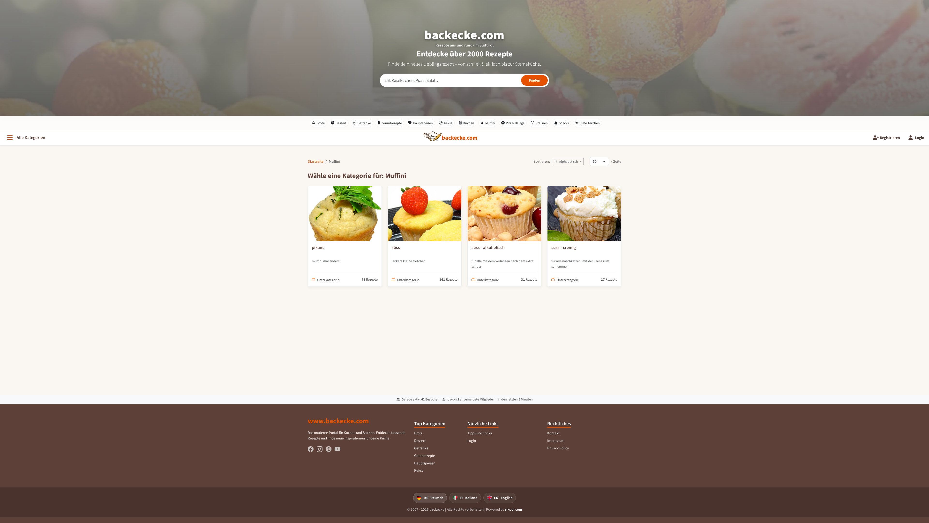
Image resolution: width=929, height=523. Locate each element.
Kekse (448, 123)
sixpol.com (513, 509)
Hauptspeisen (423, 123)
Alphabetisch (568, 161)
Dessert (341, 123)
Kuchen (468, 123)
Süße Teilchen (590, 123)
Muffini (490, 123)
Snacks (564, 123)
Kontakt (553, 433)
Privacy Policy (558, 448)
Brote (321, 123)
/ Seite (616, 161)
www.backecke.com (338, 420)
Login (471, 440)
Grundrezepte (392, 123)
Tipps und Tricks (479, 433)
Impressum (555, 440)
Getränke (364, 123)
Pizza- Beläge (515, 123)
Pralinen (542, 123)
